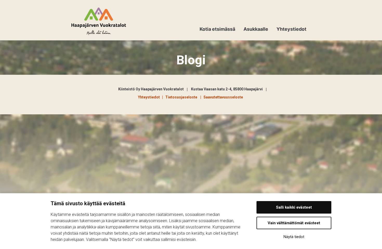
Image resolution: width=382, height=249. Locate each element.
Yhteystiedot (291, 29)
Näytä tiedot (294, 236)
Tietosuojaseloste (182, 97)
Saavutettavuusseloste (223, 97)
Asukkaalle (255, 29)
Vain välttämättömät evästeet (294, 223)
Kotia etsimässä (217, 29)
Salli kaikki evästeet (294, 207)
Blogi (191, 60)
